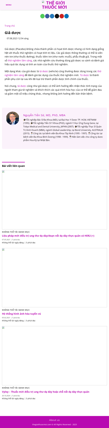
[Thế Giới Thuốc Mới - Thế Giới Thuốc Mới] (54, 5)
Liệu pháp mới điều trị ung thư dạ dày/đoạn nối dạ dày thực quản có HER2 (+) (48, 235)
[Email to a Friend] (57, 16)
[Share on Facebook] (47, 16)
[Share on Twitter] (52, 16)
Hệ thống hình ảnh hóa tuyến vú (21, 313)
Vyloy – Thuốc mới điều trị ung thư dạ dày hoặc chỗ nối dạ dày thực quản (45, 391)
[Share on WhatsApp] (42, 16)
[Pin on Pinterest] (62, 16)
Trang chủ (10, 25)
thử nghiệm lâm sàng (20, 60)
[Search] (106, 4)
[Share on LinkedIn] (66, 16)
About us (54, 420)
